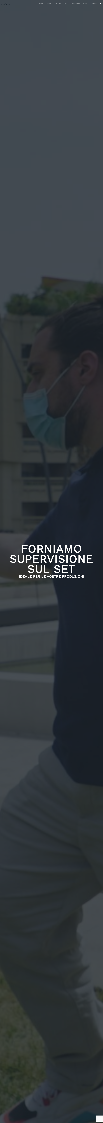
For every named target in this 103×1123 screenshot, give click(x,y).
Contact (94, 4)
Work (66, 4)
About (49, 4)
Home (41, 4)
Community (76, 4)
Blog (85, 4)
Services (58, 4)
